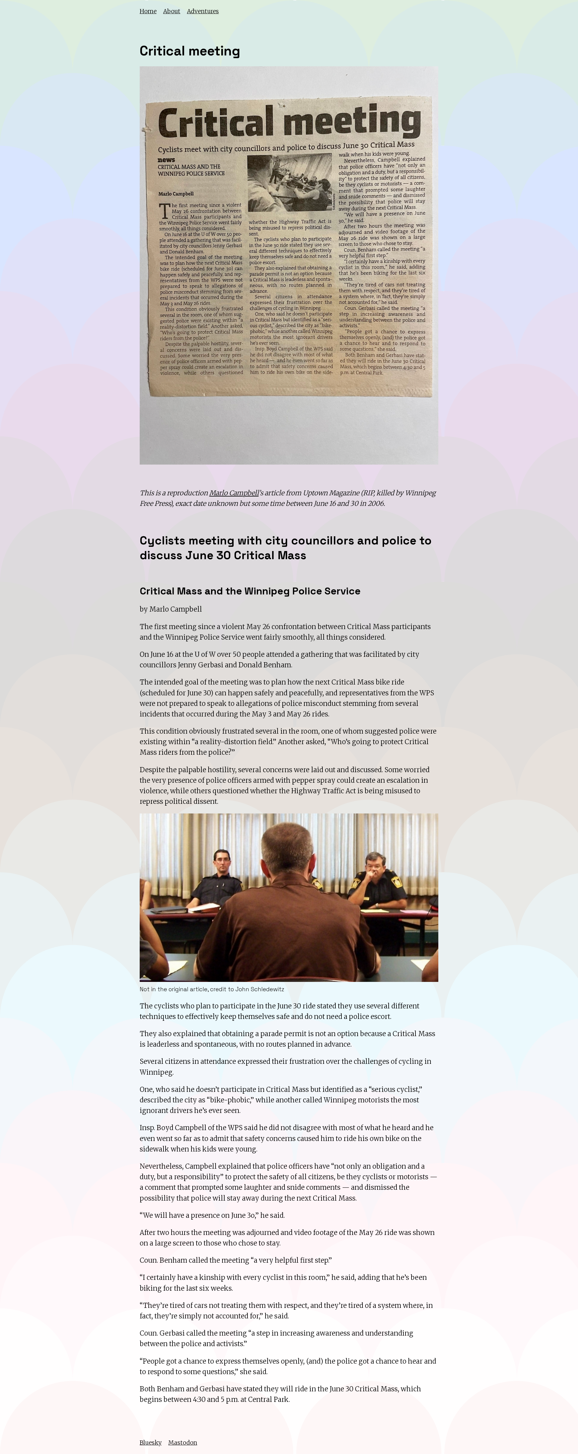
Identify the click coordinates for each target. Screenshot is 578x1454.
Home (148, 11)
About (171, 11)
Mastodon (182, 1442)
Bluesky (151, 1442)
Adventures (203, 11)
